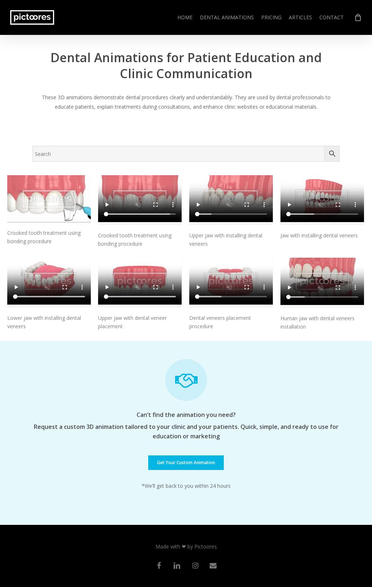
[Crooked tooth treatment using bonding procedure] (49, 198)
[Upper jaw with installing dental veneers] (231, 200)
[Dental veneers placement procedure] (231, 282)
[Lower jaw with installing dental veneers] (49, 282)
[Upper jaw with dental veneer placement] (140, 282)
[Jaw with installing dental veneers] (322, 200)
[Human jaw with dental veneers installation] (322, 283)
